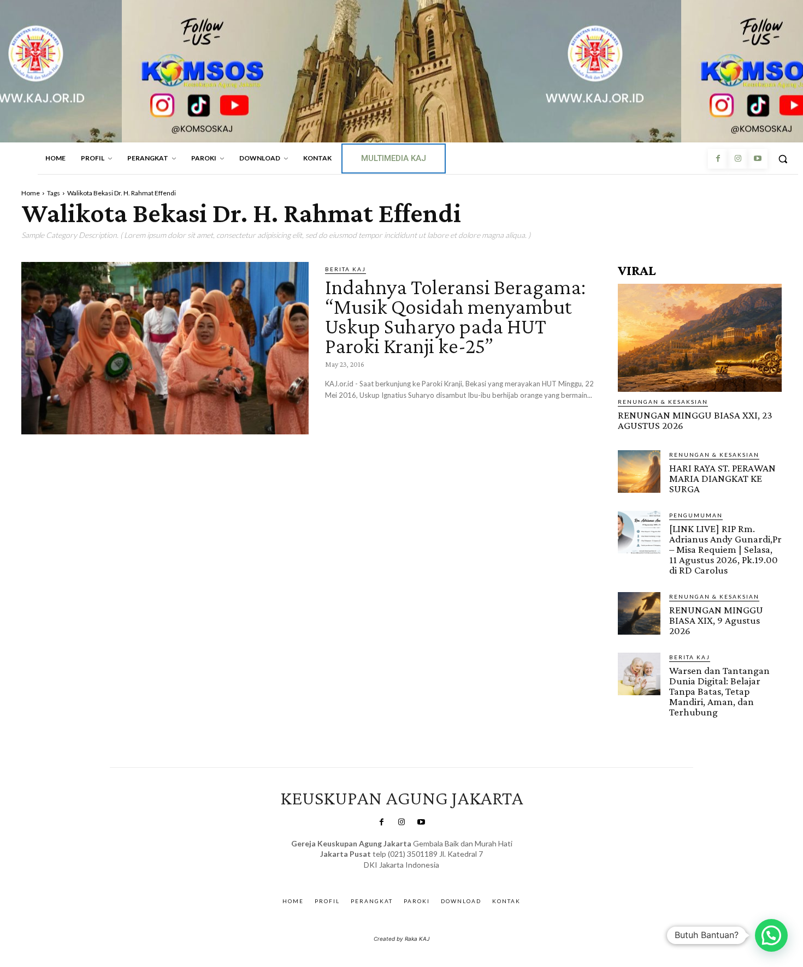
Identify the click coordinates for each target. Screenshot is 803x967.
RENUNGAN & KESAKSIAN (663, 401)
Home (30, 193)
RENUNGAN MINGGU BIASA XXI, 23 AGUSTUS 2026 (695, 420)
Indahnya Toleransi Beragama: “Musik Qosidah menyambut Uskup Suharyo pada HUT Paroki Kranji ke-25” (455, 316)
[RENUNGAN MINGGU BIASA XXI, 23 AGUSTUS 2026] (700, 338)
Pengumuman (696, 515)
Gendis (433, 875)
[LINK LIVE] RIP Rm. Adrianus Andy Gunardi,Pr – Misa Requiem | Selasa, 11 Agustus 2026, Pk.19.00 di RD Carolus (725, 549)
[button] (782, 159)
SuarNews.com (385, 875)
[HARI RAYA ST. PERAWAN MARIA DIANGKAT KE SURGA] (639, 471)
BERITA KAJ (345, 269)
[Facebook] (718, 159)
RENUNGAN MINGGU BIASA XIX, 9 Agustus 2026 (716, 620)
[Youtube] (757, 159)
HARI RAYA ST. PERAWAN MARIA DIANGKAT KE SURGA (722, 478)
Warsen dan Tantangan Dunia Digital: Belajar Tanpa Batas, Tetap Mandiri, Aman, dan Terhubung (719, 691)
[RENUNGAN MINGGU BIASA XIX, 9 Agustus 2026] (639, 613)
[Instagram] (737, 159)
